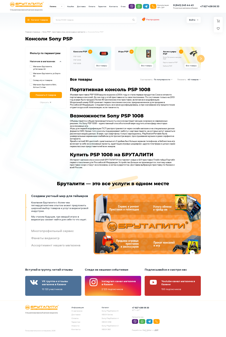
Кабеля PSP (167, 66)
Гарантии (75, 322)
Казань (53, 6)
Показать (46, 94)
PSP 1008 (77, 56)
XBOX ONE (106, 322)
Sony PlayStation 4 (110, 318)
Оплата (92, 6)
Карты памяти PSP (170, 62)
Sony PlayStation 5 (110, 311)
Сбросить (44, 102)
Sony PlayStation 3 (110, 325)
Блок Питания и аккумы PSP (172, 58)
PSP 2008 (77, 60)
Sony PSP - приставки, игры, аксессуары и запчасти (63, 32)
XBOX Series (107, 314)
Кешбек (70, 6)
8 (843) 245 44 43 (183, 5)
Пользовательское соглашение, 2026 (40, 330)
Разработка (137, 330)
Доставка (81, 6)
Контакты (113, 6)
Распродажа (152, 19)
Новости (75, 325)
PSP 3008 (77, 63)
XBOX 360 (106, 329)
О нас (123, 6)
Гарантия (102, 6)
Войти (192, 19)
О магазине (76, 311)
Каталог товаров (39, 19)
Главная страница (32, 32)
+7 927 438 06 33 (209, 6)
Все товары (101, 65)
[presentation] (70, 58)
